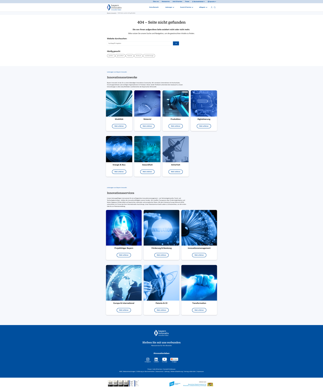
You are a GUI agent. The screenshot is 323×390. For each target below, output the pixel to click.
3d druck (138, 56)
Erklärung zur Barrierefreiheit (146, 371)
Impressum (200, 371)
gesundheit (120, 56)
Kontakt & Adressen (169, 369)
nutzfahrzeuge (149, 56)
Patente (129, 56)
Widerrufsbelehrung (177, 371)
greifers (111, 56)
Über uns (156, 1)
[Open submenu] (173, 7)
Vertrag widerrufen (190, 371)
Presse (187, 1)
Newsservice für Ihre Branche (161, 345)
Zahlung (167, 371)
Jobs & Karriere (177, 1)
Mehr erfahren (119, 126)
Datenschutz (160, 371)
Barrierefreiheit (198, 1)
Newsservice (166, 1)
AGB (120, 371)
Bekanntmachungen (129, 371)
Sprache (212, 1)
